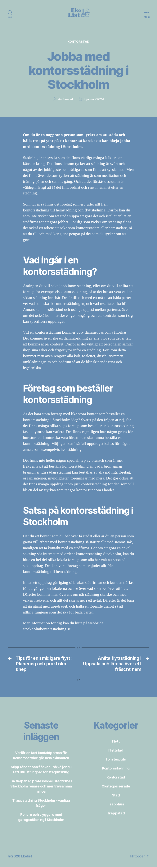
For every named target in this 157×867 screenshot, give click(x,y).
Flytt (116, 741)
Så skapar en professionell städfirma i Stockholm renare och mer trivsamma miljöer (41, 786)
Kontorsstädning (116, 768)
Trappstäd (116, 813)
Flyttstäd (115, 750)
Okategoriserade (116, 786)
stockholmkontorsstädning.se (47, 629)
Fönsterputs (116, 759)
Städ (116, 795)
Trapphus (116, 804)
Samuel (67, 99)
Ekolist (26, 856)
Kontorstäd (78, 41)
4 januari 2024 (94, 99)
